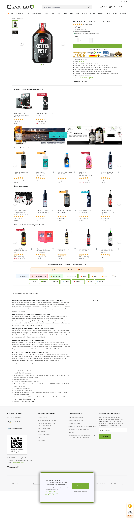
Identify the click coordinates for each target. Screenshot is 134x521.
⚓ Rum (33, 281)
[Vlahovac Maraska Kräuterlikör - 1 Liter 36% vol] (110, 236)
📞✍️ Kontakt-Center (14, 422)
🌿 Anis (43, 281)
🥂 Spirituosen (71, 276)
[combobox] (64, 7)
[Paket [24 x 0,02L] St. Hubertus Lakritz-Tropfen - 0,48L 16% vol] (23, 198)
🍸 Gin (114, 276)
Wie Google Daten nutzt (51, 493)
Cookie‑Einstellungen (44, 434)
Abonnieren (105, 436)
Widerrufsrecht (42, 431)
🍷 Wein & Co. (78, 281)
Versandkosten (86, 31)
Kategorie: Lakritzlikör (81, 81)
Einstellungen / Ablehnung (80, 491)
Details (129, 515)
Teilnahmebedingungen (75, 420)
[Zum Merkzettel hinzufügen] (31, 114)
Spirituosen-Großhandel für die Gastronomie (82, 426)
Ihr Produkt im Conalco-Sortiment (78, 429)
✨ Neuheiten (22, 276)
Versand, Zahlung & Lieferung (47, 420)
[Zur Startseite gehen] (20, 7)
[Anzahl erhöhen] (86, 40)
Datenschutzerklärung (44, 428)
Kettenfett (82, 61)
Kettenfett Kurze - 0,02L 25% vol (43, 114)
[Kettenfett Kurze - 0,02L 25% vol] (45, 101)
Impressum (41, 440)
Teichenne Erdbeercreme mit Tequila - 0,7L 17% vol (85, 173)
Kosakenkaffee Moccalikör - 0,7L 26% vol (20, 250)
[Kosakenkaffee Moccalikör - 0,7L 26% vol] (23, 236)
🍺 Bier (90, 281)
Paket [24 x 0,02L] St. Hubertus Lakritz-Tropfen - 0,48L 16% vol (21, 212)
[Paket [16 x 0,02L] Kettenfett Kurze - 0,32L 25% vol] (23, 101)
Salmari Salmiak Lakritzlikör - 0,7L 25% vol (107, 212)
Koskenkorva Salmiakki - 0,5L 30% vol (21, 173)
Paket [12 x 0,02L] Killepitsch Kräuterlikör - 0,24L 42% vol (43, 250)
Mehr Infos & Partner (51, 491)
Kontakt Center (42, 417)
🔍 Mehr (100, 281)
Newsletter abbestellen (75, 417)
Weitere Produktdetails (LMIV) (84, 78)
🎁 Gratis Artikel (56, 276)
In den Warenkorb (97, 46)
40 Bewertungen (88, 24)
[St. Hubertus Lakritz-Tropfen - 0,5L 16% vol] (110, 160)
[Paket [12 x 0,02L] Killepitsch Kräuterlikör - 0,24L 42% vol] (45, 236)
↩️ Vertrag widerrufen (15, 428)
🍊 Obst (104, 276)
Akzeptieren (80, 486)
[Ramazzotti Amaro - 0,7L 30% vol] (88, 236)
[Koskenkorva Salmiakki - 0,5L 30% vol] (23, 160)
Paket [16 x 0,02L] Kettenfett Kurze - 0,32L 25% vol (21, 115)
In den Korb (23, 108)
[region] (39, 43)
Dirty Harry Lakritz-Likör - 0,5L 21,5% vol (65, 173)
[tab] (18, 294)
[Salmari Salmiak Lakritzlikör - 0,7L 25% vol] (110, 198)
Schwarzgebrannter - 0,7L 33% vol (64, 250)
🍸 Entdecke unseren (67, 270)
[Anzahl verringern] (75, 40)
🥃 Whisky (54, 281)
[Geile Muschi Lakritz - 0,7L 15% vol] (88, 198)
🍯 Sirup (94, 276)
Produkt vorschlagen (74, 423)
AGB (39, 437)
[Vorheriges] (22, 43)
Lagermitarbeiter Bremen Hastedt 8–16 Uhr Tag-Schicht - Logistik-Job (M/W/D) (81, 436)
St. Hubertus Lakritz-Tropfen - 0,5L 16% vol (107, 173)
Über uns (71, 432)
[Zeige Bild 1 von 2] (41, 64)
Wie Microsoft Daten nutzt (52, 495)
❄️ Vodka (66, 281)
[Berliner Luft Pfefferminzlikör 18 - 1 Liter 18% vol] (45, 160)
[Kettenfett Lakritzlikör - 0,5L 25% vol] (42, 43)
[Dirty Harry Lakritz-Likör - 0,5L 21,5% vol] (67, 160)
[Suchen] (89, 7)
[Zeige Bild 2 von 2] (43, 64)
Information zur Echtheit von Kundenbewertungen (46, 424)
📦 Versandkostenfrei (39, 276)
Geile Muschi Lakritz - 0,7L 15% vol (85, 211)
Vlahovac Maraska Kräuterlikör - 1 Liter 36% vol (107, 250)
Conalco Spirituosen (19, 462)
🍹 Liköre (83, 276)
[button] (130, 509)
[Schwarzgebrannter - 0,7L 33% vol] (67, 236)
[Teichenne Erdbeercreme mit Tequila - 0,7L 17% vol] (88, 160)
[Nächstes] (63, 43)
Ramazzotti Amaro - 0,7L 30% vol (85, 250)
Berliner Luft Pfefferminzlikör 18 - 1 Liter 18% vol (42, 173)
